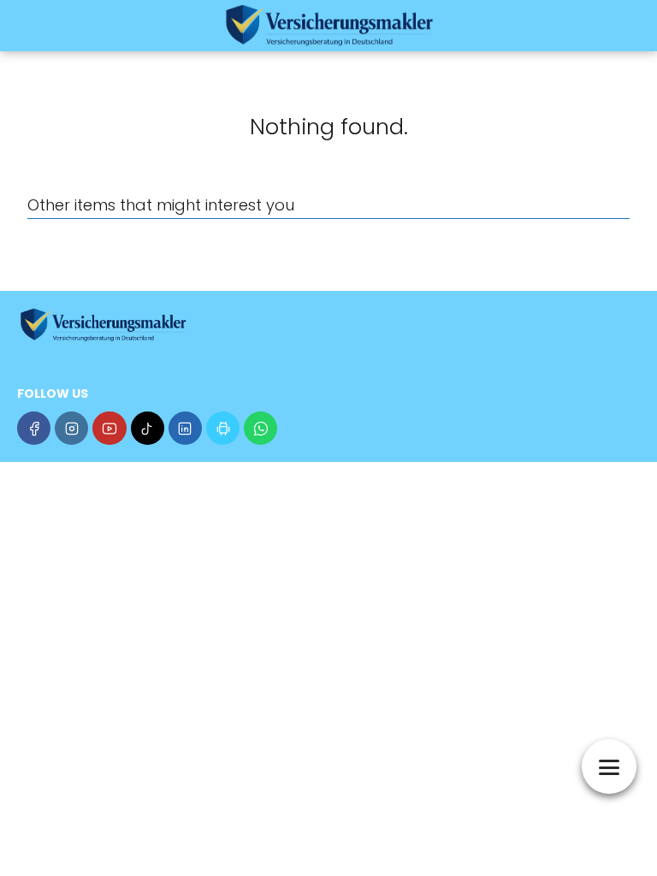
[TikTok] (147, 428)
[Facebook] (33, 428)
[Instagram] (71, 428)
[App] (223, 428)
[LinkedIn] (185, 428)
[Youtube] (109, 428)
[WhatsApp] (260, 428)
